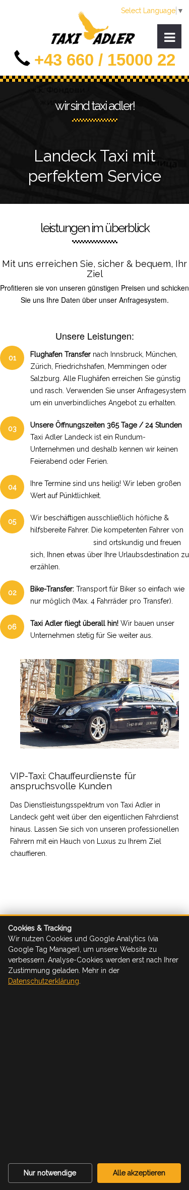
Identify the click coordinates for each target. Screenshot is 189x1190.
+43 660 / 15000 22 (104, 59)
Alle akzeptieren (139, 1173)
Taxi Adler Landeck (60, 542)
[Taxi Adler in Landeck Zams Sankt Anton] (94, 33)
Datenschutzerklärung (43, 981)
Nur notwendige (50, 1173)
